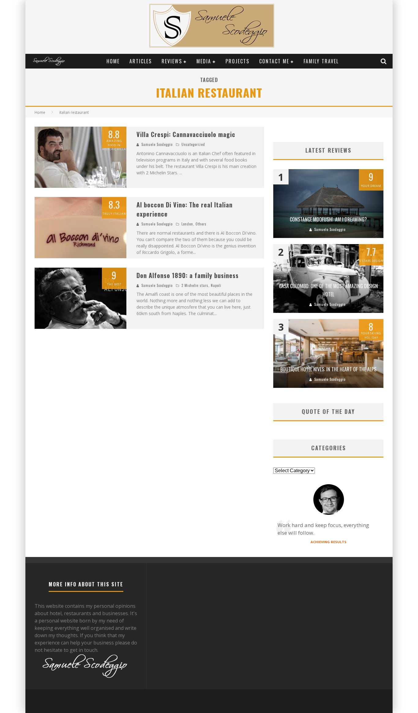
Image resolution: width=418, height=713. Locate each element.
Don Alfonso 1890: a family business (187, 275)
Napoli (216, 285)
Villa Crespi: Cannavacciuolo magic (185, 134)
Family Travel (321, 61)
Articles (140, 61)
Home (113, 61)
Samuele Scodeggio (157, 144)
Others (201, 223)
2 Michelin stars (194, 285)
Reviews (172, 61)
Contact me (274, 61)
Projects (237, 61)
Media (203, 61)
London (187, 223)
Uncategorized (193, 144)
